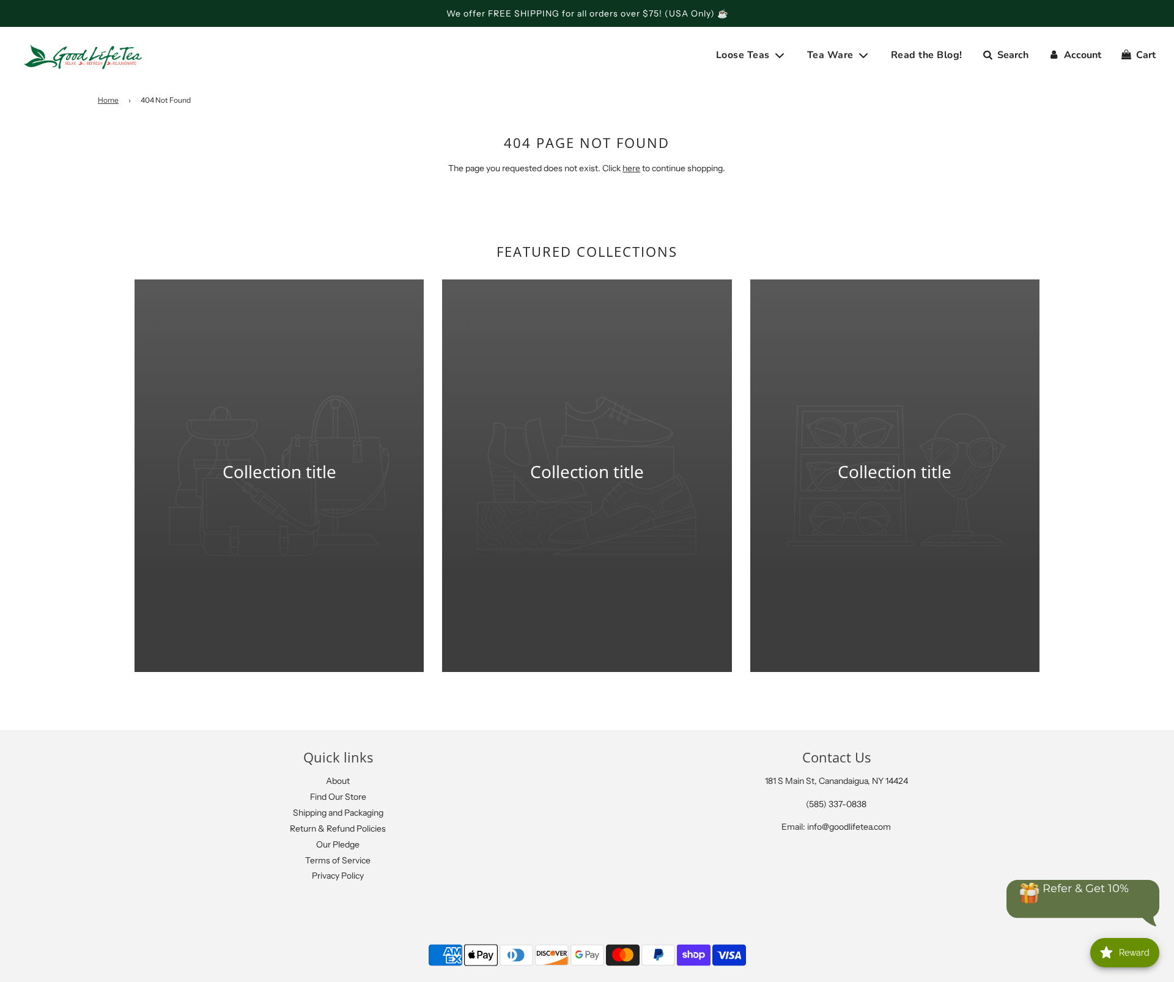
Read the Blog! (926, 55)
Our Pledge (338, 844)
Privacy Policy (338, 875)
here (631, 168)
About (338, 780)
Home (108, 100)
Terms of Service (338, 860)
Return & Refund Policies (338, 828)
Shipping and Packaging (338, 812)
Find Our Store (338, 796)
